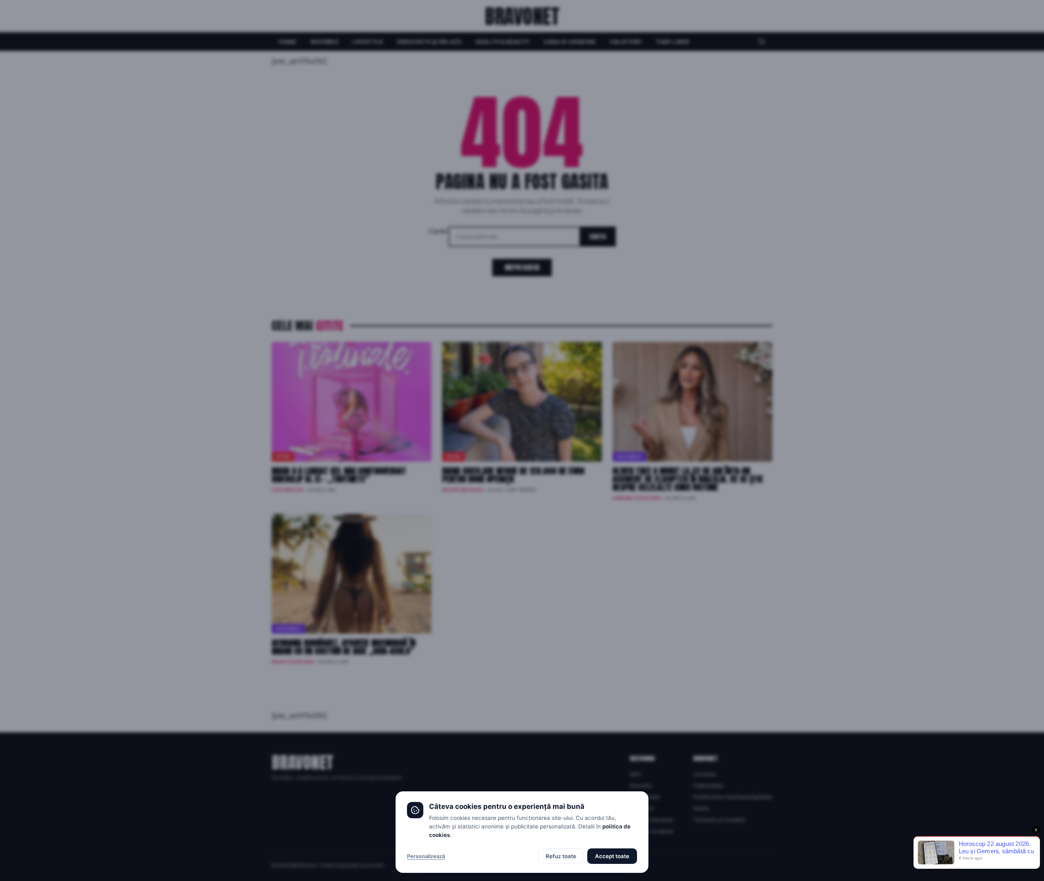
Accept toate (612, 856)
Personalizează (426, 856)
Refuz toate (561, 856)
